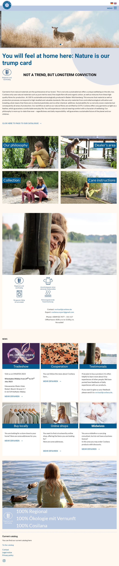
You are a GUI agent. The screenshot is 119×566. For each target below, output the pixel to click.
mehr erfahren (12, 396)
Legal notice (7, 552)
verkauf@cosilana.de (63, 309)
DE (111, 3)
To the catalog (8, 545)
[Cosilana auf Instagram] (4, 562)
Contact (5, 549)
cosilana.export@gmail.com (62, 312)
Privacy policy (7, 555)
